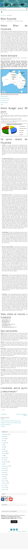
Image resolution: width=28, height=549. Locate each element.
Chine (3, 447)
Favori (3, 410)
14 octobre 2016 (9, 21)
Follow (13, 521)
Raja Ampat (4, 470)
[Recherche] (27, 9)
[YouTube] (17, 529)
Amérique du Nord (5, 434)
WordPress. (24, 531)
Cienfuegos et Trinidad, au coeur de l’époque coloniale (11, 422)
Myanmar (3, 457)
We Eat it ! (3, 485)
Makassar (4, 414)
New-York (2, 419)
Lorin (3, 21)
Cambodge (4, 442)
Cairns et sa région (4, 102)
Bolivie (3, 440)
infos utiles (21, 21)
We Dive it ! (4, 480)
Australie (4, 15)
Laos (2, 455)
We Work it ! (4, 489)
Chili (2, 445)
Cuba (3, 449)
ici (9, 180)
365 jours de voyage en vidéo (22, 415)
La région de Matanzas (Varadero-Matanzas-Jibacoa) (10, 420)
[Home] (1, 15)
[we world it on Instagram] (14, 529)
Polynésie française (5, 466)
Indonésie (3, 451)
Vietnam (3, 478)
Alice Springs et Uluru (5, 100)
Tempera (19, 531)
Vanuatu (3, 476)
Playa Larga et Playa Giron (6, 424)
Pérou (3, 464)
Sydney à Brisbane (4, 96)
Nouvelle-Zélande (5, 461)
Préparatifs (4, 468)
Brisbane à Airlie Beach (5, 98)
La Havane (3, 426)
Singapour (4, 472)
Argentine (3, 436)
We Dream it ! (4, 483)
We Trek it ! (4, 487)
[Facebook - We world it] (11, 529)
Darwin (2, 104)
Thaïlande (3, 474)
